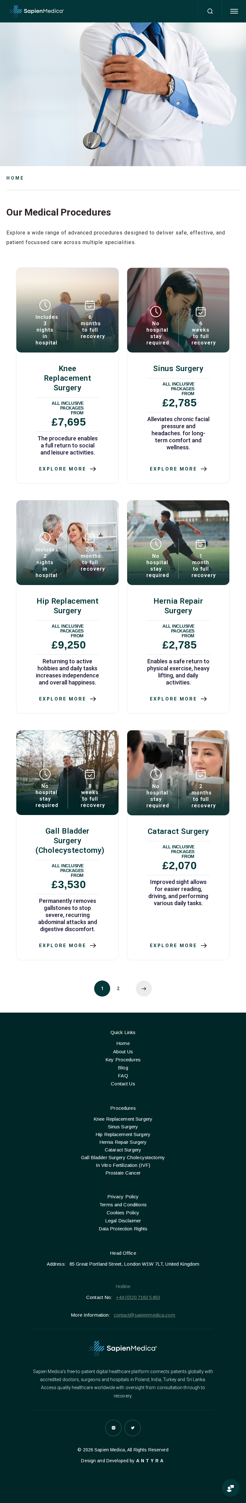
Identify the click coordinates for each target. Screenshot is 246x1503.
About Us (123, 1051)
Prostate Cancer (123, 1173)
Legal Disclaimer (123, 1220)
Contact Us (123, 1083)
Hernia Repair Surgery (123, 1142)
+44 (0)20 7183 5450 (138, 1297)
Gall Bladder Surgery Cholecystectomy (123, 1157)
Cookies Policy (123, 1212)
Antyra (150, 1460)
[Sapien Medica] (37, 11)
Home (15, 178)
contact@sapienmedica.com (144, 1315)
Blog (123, 1067)
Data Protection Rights (123, 1228)
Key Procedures (123, 1059)
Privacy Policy (123, 1196)
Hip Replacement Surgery (123, 1134)
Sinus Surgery (123, 1126)
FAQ (123, 1075)
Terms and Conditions (123, 1204)
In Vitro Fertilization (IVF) (123, 1165)
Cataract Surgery (123, 1149)
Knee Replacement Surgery (123, 1119)
